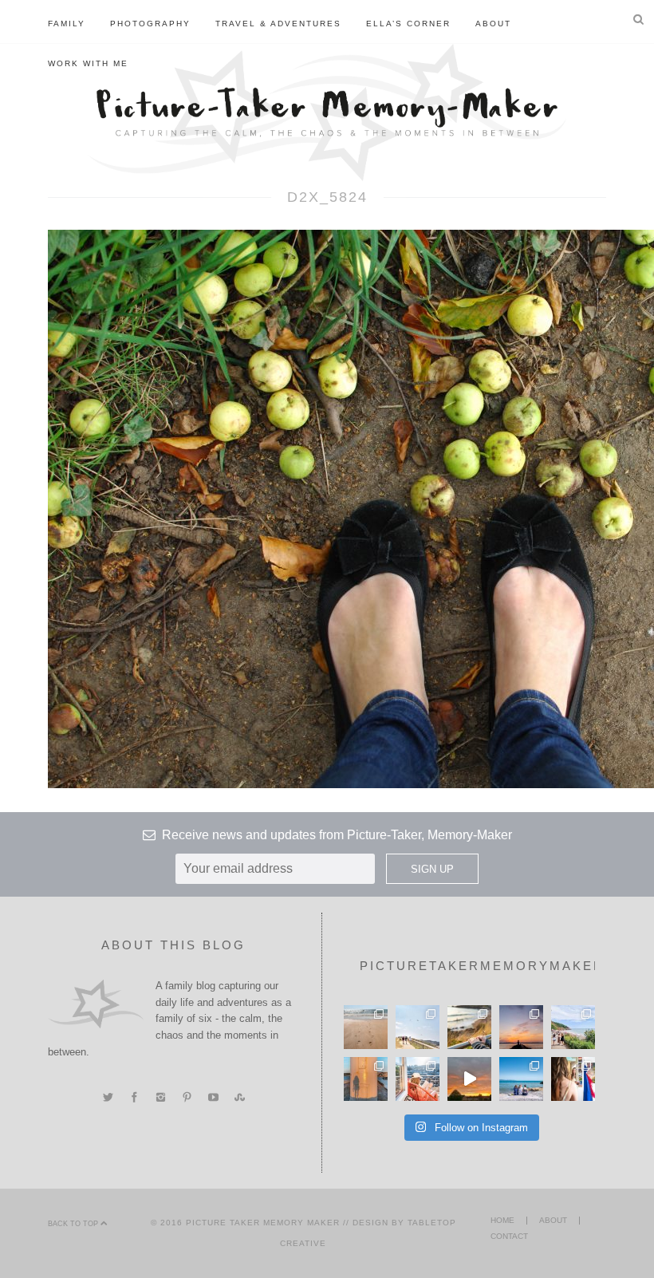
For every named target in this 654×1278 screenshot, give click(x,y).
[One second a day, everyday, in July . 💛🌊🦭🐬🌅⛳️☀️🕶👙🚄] (469, 1079)
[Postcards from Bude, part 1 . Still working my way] (417, 1027)
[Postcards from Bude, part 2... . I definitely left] (366, 1027)
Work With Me (88, 63)
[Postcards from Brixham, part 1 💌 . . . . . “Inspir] (521, 1079)
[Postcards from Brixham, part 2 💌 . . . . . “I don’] (573, 1027)
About (493, 23)
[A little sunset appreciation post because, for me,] (521, 1027)
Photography (150, 23)
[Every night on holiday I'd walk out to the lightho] (366, 1079)
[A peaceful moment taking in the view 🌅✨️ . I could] (469, 1027)
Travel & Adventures (278, 23)
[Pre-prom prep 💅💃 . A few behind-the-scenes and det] (573, 1079)
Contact (509, 1236)
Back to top (74, 1224)
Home (502, 1220)
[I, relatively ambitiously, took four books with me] (417, 1079)
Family (66, 23)
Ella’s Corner (408, 23)
